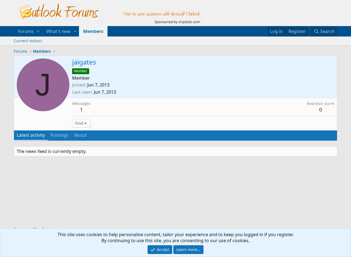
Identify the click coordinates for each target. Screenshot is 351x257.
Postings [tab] (59, 135)
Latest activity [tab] (31, 135)
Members (93, 31)
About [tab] (80, 135)
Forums (26, 31)
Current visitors (28, 40)
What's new (58, 31)
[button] (38, 31)
